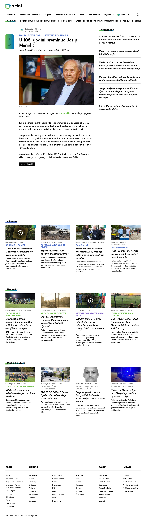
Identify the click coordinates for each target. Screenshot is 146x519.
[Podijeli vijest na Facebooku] (9, 39)
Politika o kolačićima (131, 488)
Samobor (103, 485)
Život (7, 500)
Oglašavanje (128, 491)
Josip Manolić (27, 164)
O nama (126, 475)
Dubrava (32, 488)
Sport (81, 14)
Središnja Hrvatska (64, 14)
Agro (7, 475)
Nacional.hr (64, 113)
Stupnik (79, 491)
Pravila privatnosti (130, 485)
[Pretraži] (138, 14)
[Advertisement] (84, 7)
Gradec (32, 498)
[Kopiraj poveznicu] (9, 45)
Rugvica (79, 488)
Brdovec (32, 485)
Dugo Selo (103, 475)
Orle (54, 498)
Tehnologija (10, 490)
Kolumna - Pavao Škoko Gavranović (13, 486)
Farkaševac (33, 494)
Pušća (78, 482)
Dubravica (33, 491)
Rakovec (79, 485)
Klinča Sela (57, 475)
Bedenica (33, 475)
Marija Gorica (58, 494)
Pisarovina (56, 501)
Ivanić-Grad (104, 478)
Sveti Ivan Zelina (106, 491)
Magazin (107, 14)
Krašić (55, 482)
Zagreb (47, 14)
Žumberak (80, 494)
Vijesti (10, 14)
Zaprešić (103, 501)
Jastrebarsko (104, 482)
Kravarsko (56, 485)
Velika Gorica (104, 494)
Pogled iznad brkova (14, 482)
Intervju (8, 494)
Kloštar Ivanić (58, 478)
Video (124, 14)
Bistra (31, 478)
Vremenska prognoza (10, 504)
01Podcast (9, 497)
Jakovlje (32, 501)
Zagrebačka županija (28, 14)
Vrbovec (102, 498)
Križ (54, 488)
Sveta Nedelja (105, 488)
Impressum (127, 478)
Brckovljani (33, 482)
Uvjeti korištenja (129, 482)
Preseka (79, 478)
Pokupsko (80, 475)
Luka (54, 491)
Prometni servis (11, 478)
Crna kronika (93, 14)
